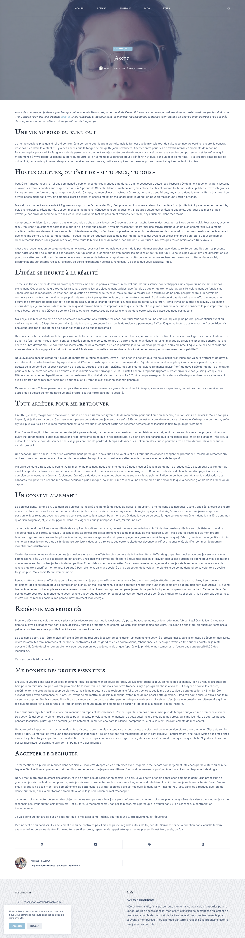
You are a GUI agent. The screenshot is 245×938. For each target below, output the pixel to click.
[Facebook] (42, 844)
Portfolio (125, 8)
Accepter (17, 925)
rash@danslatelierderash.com (42, 902)
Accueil (79, 8)
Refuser (34, 925)
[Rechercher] (229, 8)
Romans (101, 8)
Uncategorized (122, 48)
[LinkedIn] (203, 844)
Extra (166, 8)
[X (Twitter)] (95, 844)
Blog (147, 8)
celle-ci (65, 116)
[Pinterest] (149, 844)
